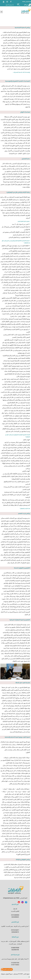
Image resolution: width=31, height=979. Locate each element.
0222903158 (15, 949)
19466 (23, 1)
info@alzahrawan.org (9, 898)
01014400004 (15, 915)
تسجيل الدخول (9, 5)
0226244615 (15, 932)
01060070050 (15, 947)
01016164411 (15, 930)
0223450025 (15, 917)
